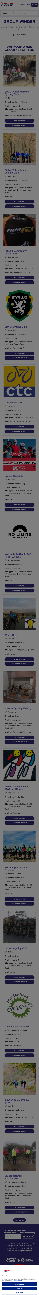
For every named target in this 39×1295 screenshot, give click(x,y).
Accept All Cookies (19, 1284)
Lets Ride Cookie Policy (16, 1280)
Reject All (19, 1288)
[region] (19, 1280)
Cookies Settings (19, 1292)
